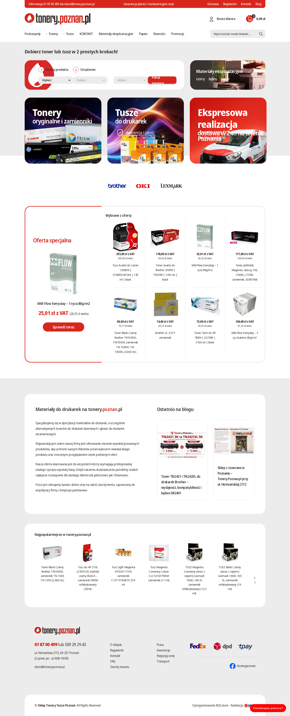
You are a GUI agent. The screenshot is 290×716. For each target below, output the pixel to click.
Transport (163, 661)
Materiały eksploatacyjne (116, 33)
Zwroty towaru (119, 667)
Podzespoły (33, 33)
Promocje (177, 33)
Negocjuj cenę (166, 656)
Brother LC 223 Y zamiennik (165, 335)
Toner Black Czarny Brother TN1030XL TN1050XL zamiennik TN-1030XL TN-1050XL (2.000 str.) (125, 342)
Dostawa (213, 4)
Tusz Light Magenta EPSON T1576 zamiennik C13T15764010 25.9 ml (123, 575)
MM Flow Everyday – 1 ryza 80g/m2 (63, 303)
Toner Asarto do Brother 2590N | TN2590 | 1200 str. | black (165, 272)
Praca (160, 645)
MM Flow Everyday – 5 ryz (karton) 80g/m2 (244, 335)
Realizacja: (237, 705)
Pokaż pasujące (158, 80)
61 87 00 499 (51, 4)
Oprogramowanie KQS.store (210, 705)
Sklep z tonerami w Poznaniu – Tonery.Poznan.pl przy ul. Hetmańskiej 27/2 (233, 476)
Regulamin (230, 4)
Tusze (70, 33)
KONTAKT (86, 33)
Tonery (53, 33)
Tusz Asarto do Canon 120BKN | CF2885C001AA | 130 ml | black (125, 272)
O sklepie (116, 645)
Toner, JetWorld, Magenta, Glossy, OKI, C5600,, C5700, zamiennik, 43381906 (245, 272)
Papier (143, 33)
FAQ (112, 661)
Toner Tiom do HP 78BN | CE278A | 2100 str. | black (205, 337)
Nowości (159, 33)
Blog (258, 4)
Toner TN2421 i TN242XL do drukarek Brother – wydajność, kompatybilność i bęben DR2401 (181, 484)
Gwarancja (163, 650)
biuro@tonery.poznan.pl (50, 667)
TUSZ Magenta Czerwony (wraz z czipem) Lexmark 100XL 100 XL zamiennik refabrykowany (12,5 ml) (194, 580)
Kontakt (246, 4)
